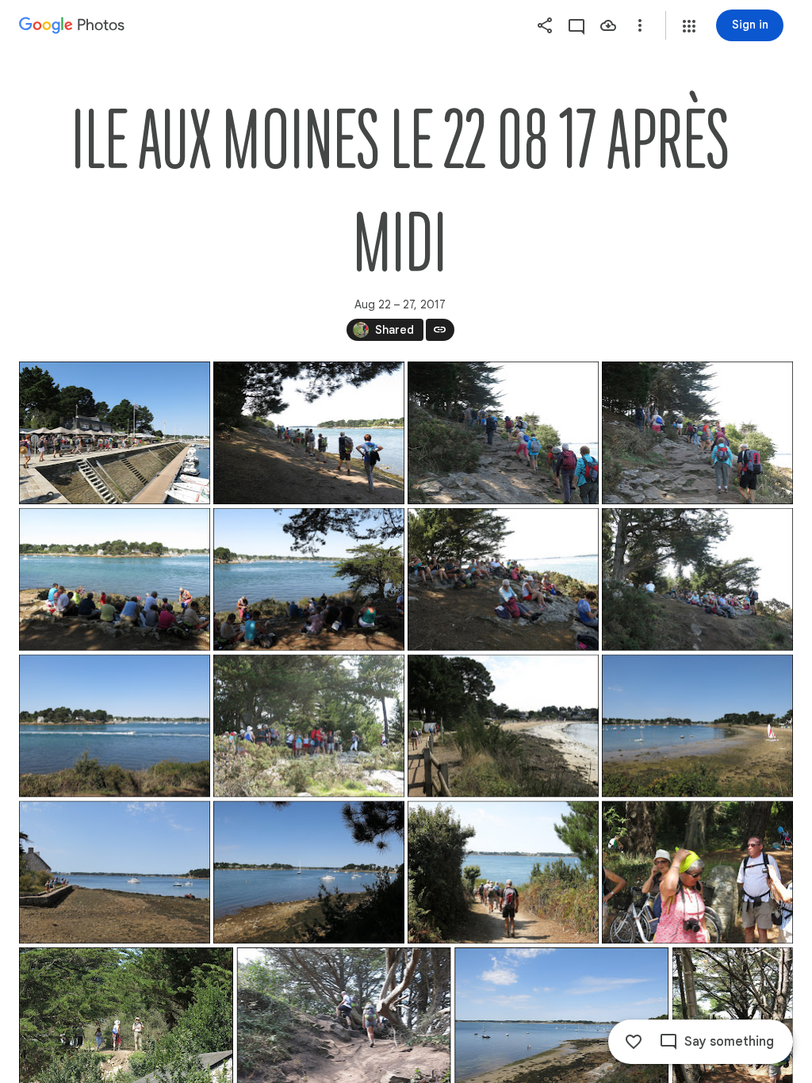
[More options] (640, 25)
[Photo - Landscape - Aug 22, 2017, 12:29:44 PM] (114, 579)
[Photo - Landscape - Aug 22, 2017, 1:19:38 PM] (697, 726)
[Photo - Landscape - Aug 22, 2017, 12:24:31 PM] (308, 433)
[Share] (545, 25)
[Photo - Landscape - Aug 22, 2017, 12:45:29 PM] (114, 726)
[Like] (633, 1042)
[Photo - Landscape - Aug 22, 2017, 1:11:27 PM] (308, 726)
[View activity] (576, 25)
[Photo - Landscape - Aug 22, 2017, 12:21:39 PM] (114, 433)
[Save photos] (608, 25)
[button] (689, 26)
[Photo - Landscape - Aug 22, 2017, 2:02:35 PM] (697, 872)
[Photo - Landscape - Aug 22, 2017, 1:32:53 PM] (308, 872)
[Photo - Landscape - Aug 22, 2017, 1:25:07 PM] (114, 872)
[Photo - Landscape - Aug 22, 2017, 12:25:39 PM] (503, 433)
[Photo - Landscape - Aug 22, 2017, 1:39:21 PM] (503, 872)
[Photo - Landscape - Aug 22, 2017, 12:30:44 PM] (697, 579)
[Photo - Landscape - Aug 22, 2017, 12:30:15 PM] (503, 579)
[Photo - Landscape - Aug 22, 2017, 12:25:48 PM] (697, 433)
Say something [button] (729, 1042)
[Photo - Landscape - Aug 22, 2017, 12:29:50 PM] (308, 579)
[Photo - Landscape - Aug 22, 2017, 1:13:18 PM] (503, 726)
